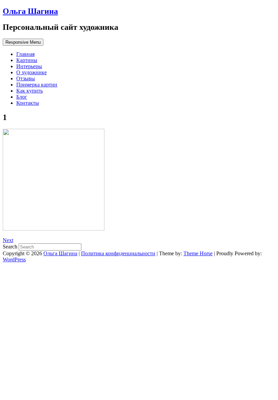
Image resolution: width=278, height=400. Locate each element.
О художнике (31, 72)
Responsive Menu (23, 42)
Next (8, 240)
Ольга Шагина (30, 11)
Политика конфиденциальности (118, 253)
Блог (21, 97)
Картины (26, 60)
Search (11, 246)
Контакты (27, 103)
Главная (25, 54)
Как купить (29, 91)
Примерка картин (36, 84)
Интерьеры (29, 66)
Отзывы (25, 78)
